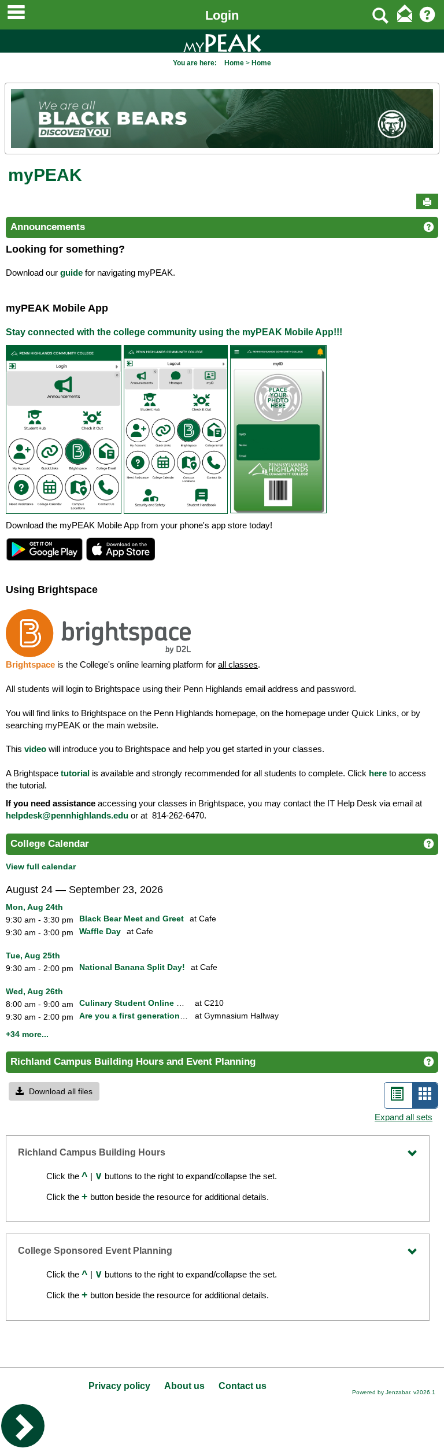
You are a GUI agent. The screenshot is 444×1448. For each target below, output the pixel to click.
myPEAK (45, 174)
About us (184, 1386)
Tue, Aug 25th (33, 955)
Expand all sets (403, 1117)
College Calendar (49, 843)
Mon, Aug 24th (34, 907)
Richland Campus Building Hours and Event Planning (133, 1061)
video (35, 749)
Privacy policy (119, 1386)
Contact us (243, 1386)
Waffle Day (100, 931)
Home (234, 63)
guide (71, 272)
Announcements (47, 226)
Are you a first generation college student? (164, 1015)
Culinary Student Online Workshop (148, 1003)
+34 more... (27, 1034)
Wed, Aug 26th (34, 991)
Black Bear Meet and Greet (131, 918)
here (378, 773)
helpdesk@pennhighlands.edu (67, 815)
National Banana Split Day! (132, 967)
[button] (54, 1091)
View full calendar (41, 866)
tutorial (75, 773)
